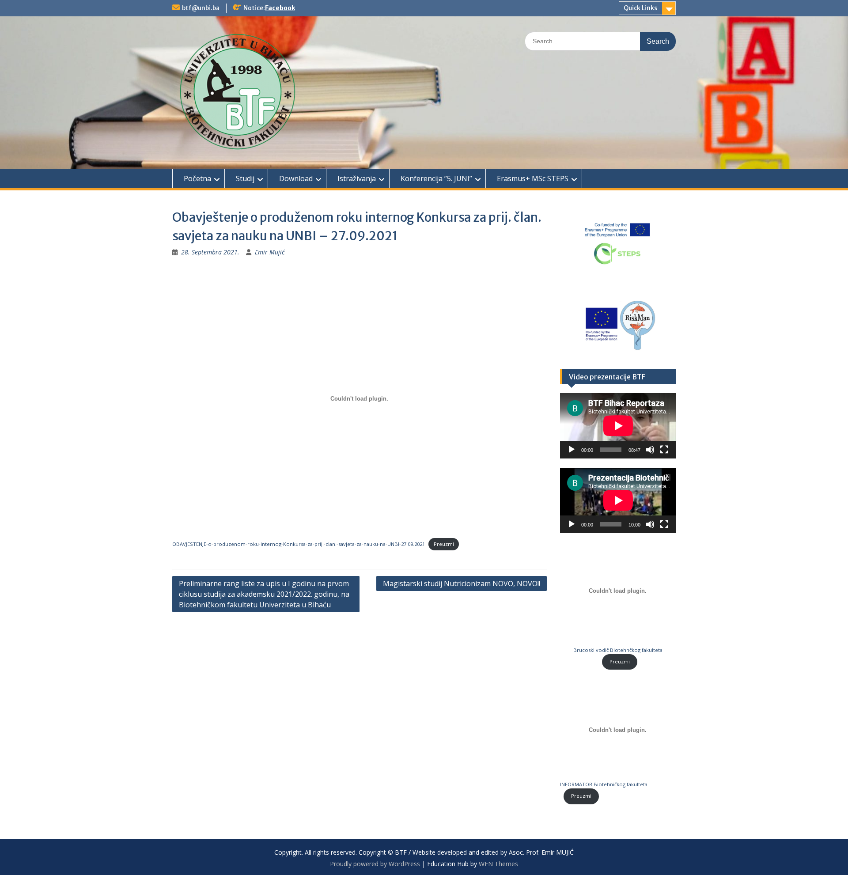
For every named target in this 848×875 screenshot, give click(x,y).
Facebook (280, 8)
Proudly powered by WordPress (375, 864)
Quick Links (640, 8)
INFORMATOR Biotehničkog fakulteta (603, 784)
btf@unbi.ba (201, 8)
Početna (197, 178)
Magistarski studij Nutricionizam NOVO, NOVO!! (461, 583)
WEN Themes (498, 864)
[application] (618, 425)
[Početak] (571, 449)
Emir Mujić (269, 252)
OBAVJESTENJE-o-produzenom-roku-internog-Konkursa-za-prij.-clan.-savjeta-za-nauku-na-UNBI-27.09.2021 (298, 544)
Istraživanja (356, 178)
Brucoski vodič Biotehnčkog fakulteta (617, 650)
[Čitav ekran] (664, 449)
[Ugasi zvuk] (650, 449)
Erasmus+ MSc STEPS (532, 178)
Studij (245, 178)
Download (296, 178)
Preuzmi (444, 544)
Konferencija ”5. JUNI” (436, 178)
